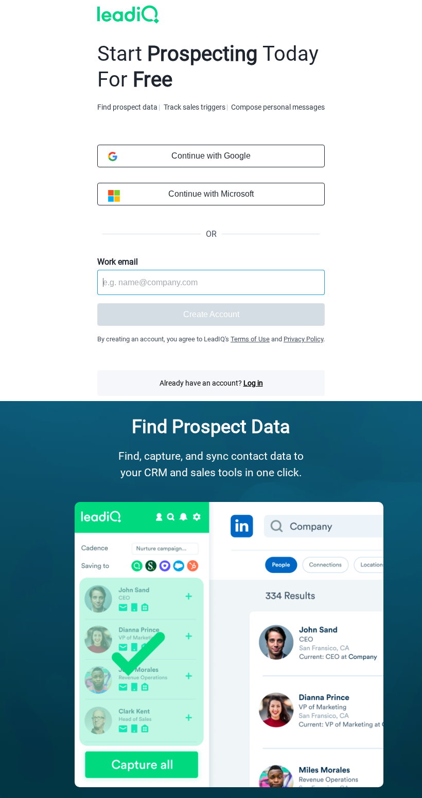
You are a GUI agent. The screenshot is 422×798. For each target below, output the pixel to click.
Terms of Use (250, 339)
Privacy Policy (303, 339)
